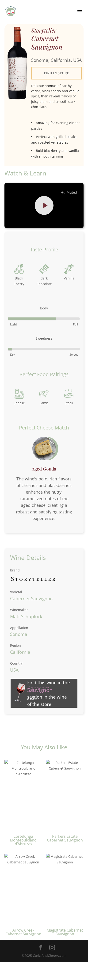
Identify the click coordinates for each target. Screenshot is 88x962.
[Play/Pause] (12, 221)
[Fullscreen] (76, 221)
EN (45, 221)
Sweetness (44, 338)
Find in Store (56, 73)
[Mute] (64, 221)
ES (52, 221)
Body (44, 308)
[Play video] (44, 205)
